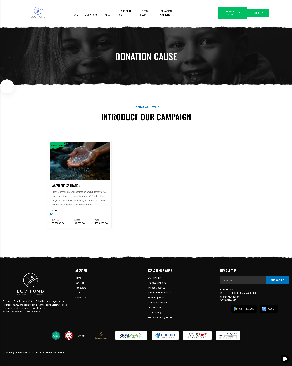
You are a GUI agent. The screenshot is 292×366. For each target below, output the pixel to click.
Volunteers (80, 287)
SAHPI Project (154, 277)
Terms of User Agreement (160, 317)
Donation (80, 282)
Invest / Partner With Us (159, 292)
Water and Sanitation (66, 185)
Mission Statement (157, 302)
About (78, 292)
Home (78, 277)
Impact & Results (156, 287)
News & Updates (156, 297)
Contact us (80, 297)
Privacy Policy (154, 312)
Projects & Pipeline (157, 282)
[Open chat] (285, 359)
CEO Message (155, 307)
